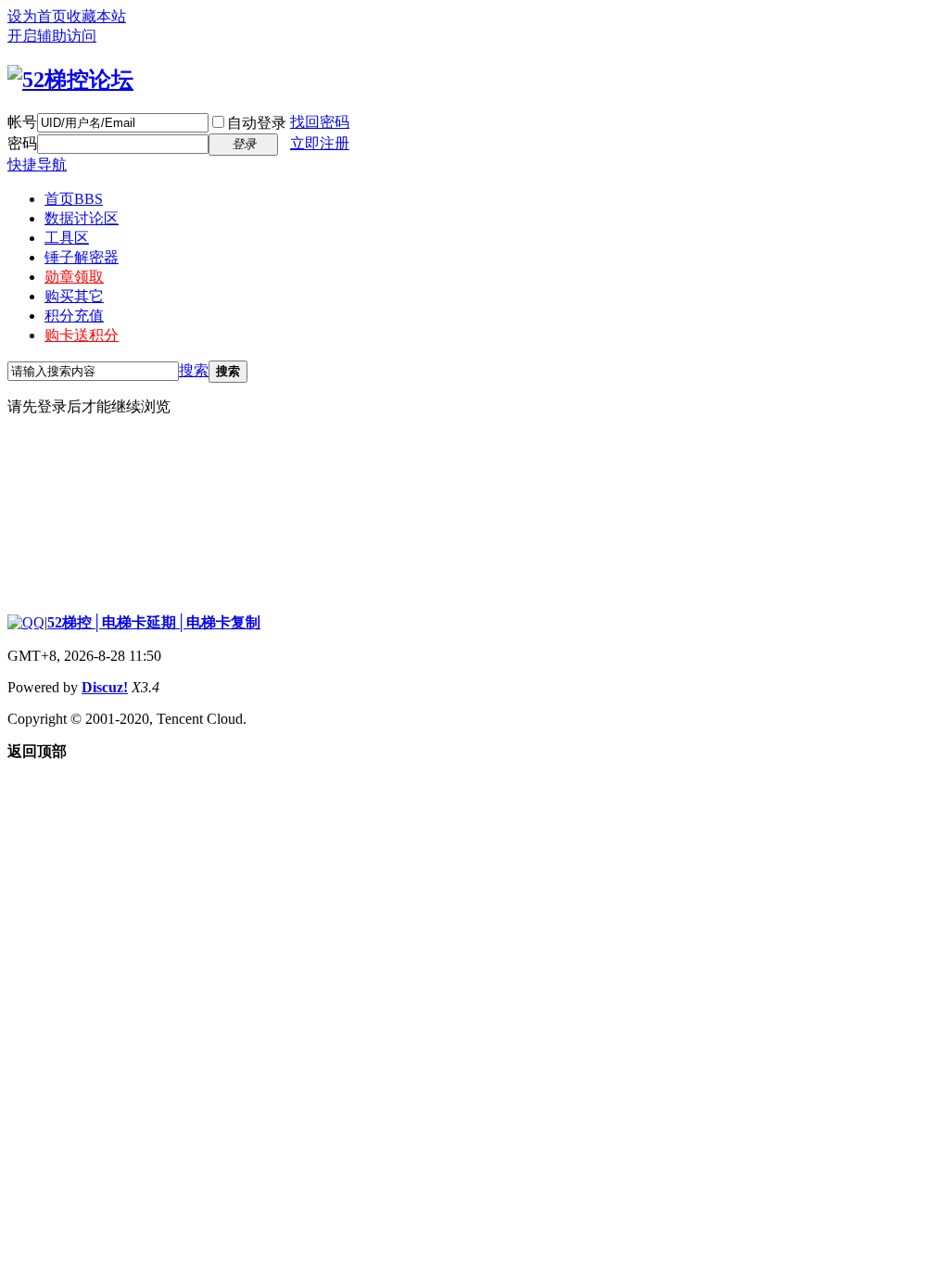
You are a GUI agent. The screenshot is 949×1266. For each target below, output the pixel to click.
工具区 (66, 238)
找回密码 (319, 122)
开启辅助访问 (51, 36)
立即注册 (319, 143)
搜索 (194, 370)
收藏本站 (96, 16)
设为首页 (37, 16)
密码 (22, 143)
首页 (73, 199)
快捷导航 (37, 164)
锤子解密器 (81, 257)
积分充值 (74, 315)
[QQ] (25, 622)
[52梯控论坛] (70, 80)
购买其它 (74, 296)
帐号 (22, 122)
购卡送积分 (81, 335)
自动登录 (256, 123)
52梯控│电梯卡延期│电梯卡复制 (153, 622)
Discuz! (105, 687)
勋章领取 (74, 277)
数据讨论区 (81, 218)
